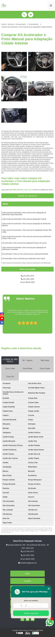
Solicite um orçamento (27, 196)
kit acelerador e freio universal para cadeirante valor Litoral (23, 258)
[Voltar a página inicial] (4, 5)
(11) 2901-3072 (15, 190)
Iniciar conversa (31, 613)
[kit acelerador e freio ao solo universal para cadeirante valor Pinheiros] (41, 88)
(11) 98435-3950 (28, 282)
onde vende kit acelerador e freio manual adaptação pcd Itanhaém (26, 263)
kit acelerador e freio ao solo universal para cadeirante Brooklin (25, 254)
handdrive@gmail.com (28, 563)
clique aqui (27, 190)
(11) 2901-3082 (28, 279)
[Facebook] (27, 619)
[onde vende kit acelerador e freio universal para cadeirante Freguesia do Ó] (14, 61)
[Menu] (51, 5)
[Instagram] (22, 619)
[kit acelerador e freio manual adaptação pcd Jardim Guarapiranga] (41, 61)
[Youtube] (33, 619)
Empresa (27, 581)
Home (27, 574)
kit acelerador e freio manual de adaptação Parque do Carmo (24, 243)
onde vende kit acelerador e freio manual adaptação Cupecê (24, 219)
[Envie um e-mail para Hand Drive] (30, 14)
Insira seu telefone (31, 601)
